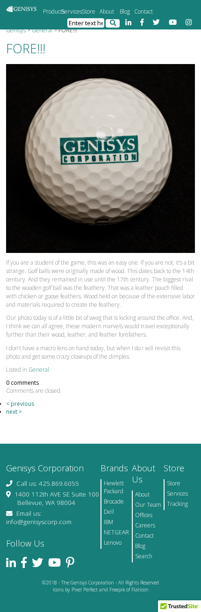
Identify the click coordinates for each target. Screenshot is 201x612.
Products (52, 11)
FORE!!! (25, 48)
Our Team (148, 505)
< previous (20, 404)
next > (14, 412)
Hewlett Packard (114, 487)
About (107, 11)
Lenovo (113, 543)
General (39, 370)
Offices (143, 515)
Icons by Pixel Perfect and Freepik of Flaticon (101, 589)
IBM (108, 522)
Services (70, 11)
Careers (145, 525)
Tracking (177, 504)
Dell (109, 512)
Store (88, 11)
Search (143, 556)
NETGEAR (116, 532)
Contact (143, 11)
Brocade (114, 501)
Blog (125, 11)
